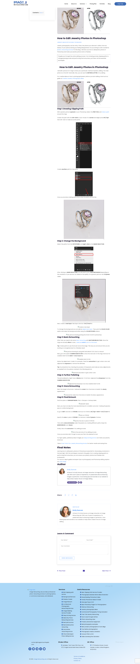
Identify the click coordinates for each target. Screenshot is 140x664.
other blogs (62, 461)
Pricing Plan (93, 4)
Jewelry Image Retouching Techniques (69, 42)
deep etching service (90, 438)
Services (82, 4)
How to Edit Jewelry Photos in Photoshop (81, 38)
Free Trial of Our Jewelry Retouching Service (74, 443)
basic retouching (81, 340)
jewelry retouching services (65, 50)
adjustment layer (87, 329)
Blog (109, 4)
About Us (74, 4)
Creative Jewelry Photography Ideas (73, 78)
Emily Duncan (71, 470)
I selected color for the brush (86, 342)
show (41, 12)
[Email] (79, 482)
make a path (105, 112)
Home (66, 4)
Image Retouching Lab (40, 659)
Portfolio (102, 4)
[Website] (81, 482)
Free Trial (120, 4)
